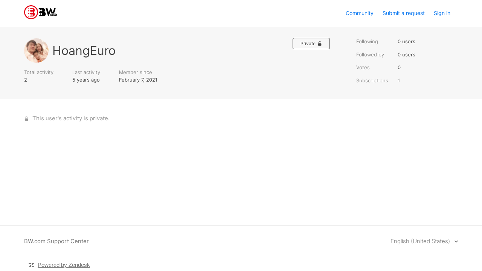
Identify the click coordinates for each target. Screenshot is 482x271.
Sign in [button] (442, 13)
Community (360, 13)
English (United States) (420, 241)
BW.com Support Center (56, 241)
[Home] (40, 17)
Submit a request (404, 13)
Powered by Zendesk (64, 265)
